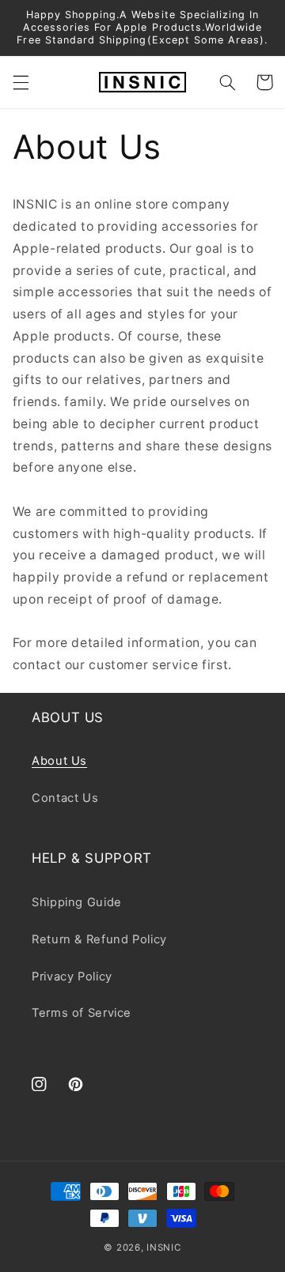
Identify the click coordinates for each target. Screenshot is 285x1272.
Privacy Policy (72, 976)
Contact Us (65, 798)
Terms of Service (81, 1013)
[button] (20, 82)
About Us (59, 761)
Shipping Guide (77, 902)
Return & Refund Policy (99, 939)
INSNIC (163, 1247)
